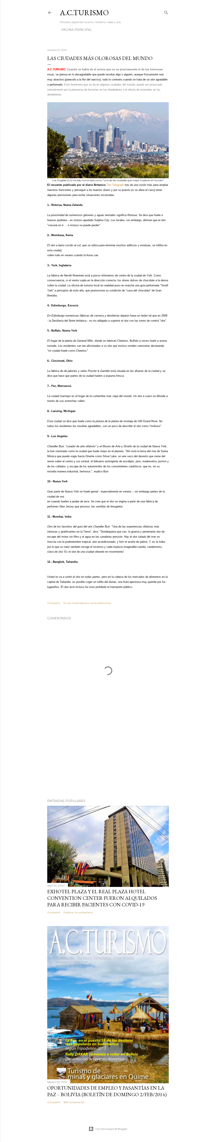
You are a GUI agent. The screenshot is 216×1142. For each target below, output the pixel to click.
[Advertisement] (108, 759)
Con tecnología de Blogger (111, 1128)
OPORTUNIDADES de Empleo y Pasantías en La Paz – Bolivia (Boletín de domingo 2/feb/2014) (107, 1091)
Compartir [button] (53, 603)
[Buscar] (166, 12)
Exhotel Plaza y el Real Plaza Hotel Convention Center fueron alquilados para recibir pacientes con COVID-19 (102, 898)
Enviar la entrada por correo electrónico (87, 603)
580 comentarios (73, 1102)
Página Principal (76, 30)
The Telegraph (115, 184)
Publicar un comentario (78, 912)
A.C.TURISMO (84, 13)
